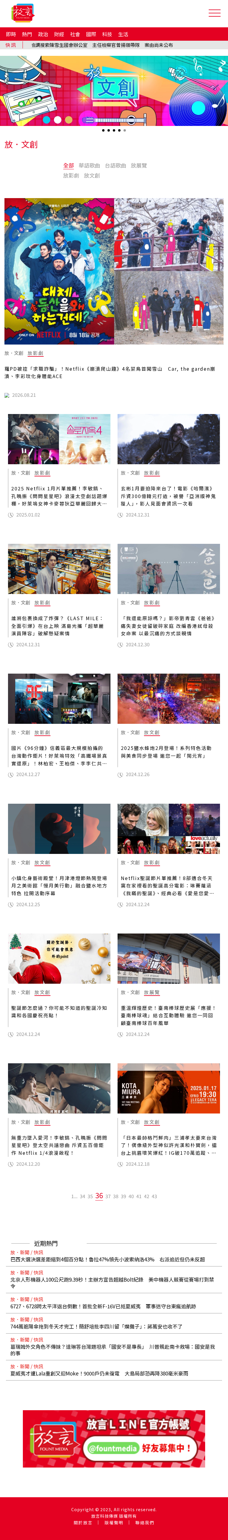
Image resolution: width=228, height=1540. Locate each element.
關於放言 (83, 1522)
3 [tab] (114, 132)
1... (74, 1196)
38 (115, 1196)
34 (82, 1196)
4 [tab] (120, 132)
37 (108, 1196)
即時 (11, 34)
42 (146, 1196)
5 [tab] (125, 132)
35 (90, 1196)
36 (99, 1195)
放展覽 (139, 165)
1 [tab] (104, 132)
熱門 (27, 34)
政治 (43, 34)
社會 (75, 34)
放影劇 (71, 175)
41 (139, 1196)
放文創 (92, 175)
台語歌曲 (115, 165)
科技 (107, 34)
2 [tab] (109, 132)
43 (154, 1196)
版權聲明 (114, 1522)
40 (131, 1196)
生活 (123, 34)
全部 (68, 165)
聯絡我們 (144, 1522)
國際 (91, 34)
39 (123, 1196)
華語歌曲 (89, 165)
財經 (59, 34)
